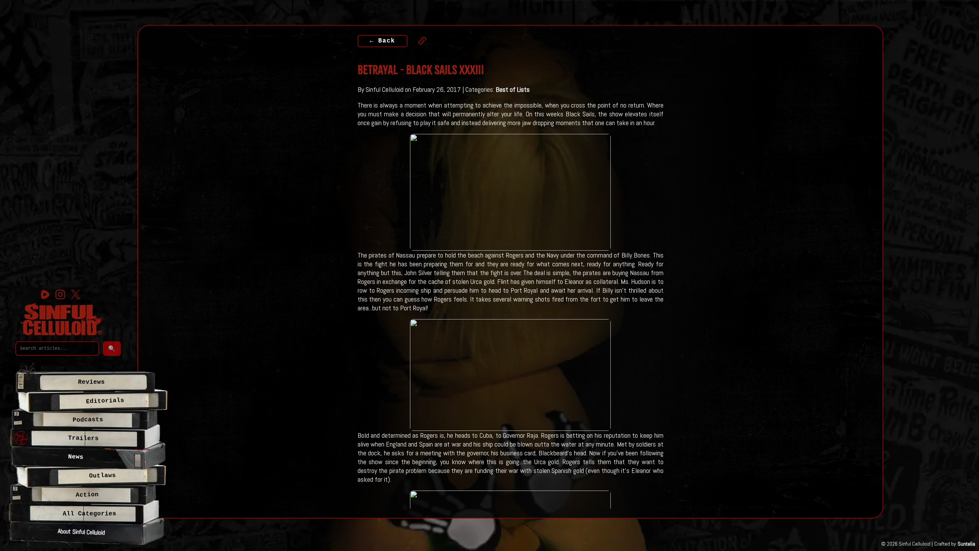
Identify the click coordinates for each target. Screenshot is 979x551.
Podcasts (87, 420)
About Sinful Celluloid (81, 531)
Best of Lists (513, 89)
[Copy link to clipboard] (418, 40)
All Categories (89, 513)
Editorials (105, 401)
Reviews (91, 382)
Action (87, 495)
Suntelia (966, 543)
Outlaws (102, 475)
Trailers (83, 438)
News (75, 457)
